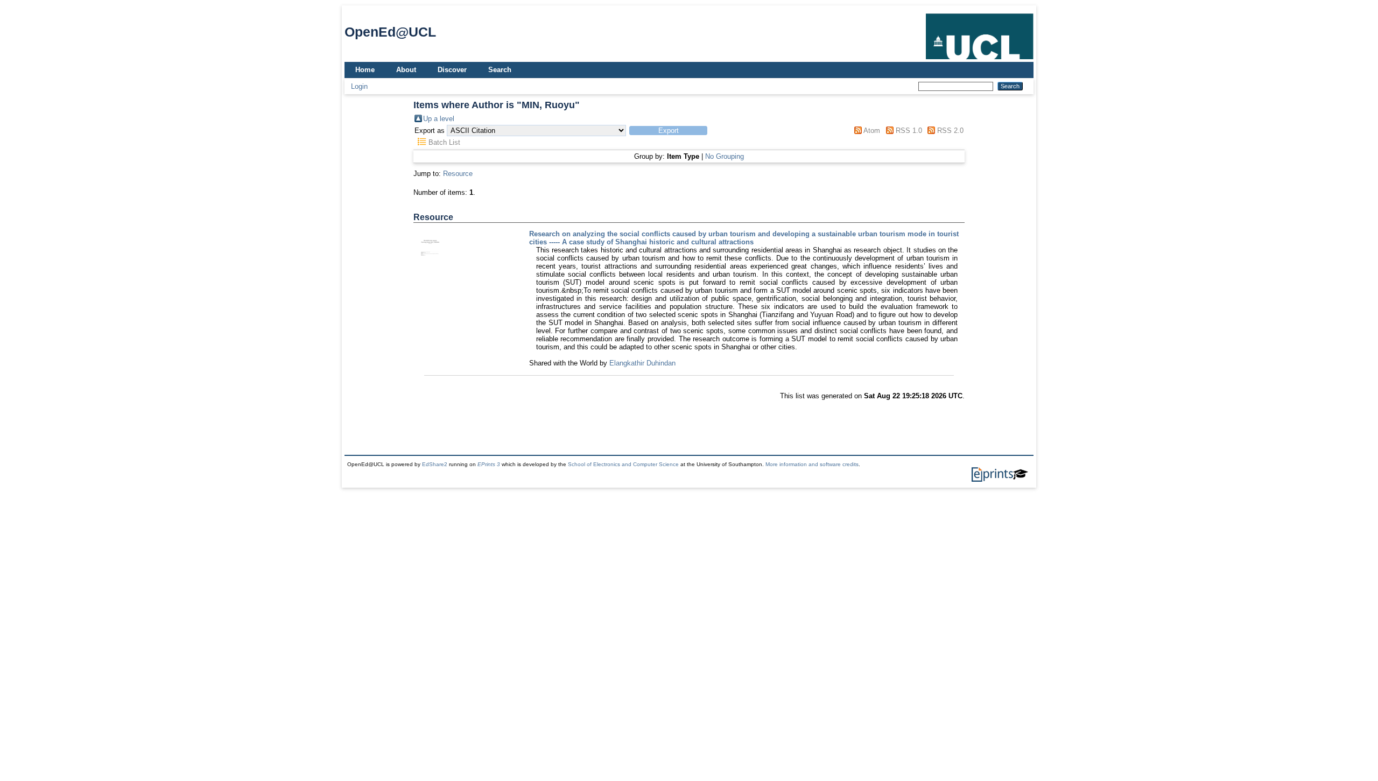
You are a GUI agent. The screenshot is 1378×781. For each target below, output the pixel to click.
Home (365, 70)
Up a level (438, 119)
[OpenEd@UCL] (980, 59)
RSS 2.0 (950, 130)
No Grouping (724, 156)
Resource (458, 174)
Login (359, 86)
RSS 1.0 (909, 130)
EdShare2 (434, 464)
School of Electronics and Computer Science (623, 464)
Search (499, 70)
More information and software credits (812, 464)
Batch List (444, 142)
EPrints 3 (488, 464)
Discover (452, 70)
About (406, 70)
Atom (871, 130)
